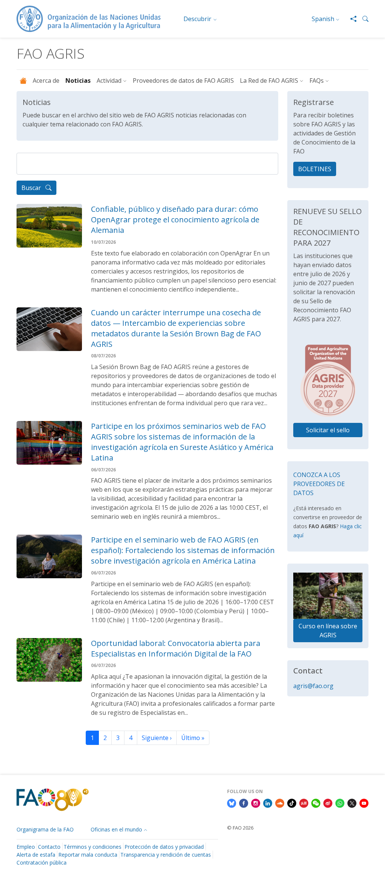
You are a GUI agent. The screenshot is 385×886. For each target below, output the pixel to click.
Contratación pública (42, 862)
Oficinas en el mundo (116, 829)
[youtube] (363, 802)
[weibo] (327, 802)
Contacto (49, 846)
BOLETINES (314, 169)
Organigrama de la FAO (45, 829)
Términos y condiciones (92, 846)
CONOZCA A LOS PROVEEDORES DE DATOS (319, 484)
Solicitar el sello (328, 430)
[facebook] (243, 802)
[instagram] (255, 802)
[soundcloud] (279, 802)
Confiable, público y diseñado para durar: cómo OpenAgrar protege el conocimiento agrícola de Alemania (175, 219)
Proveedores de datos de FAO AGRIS (183, 80)
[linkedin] (267, 802)
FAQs (316, 80)
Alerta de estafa (36, 854)
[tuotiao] (303, 802)
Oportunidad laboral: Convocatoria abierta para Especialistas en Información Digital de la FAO (175, 648)
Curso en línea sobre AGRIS (328, 630)
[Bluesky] (231, 802)
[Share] (350, 19)
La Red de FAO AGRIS (269, 80)
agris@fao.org (313, 686)
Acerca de (46, 80)
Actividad (109, 80)
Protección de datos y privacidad (164, 846)
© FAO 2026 (240, 827)
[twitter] (351, 802)
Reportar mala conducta (87, 854)
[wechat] (315, 802)
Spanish (323, 19)
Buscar (31, 188)
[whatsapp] (339, 802)
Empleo (26, 846)
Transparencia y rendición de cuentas (165, 854)
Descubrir (197, 19)
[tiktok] (291, 802)
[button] (362, 19)
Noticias (78, 80)
